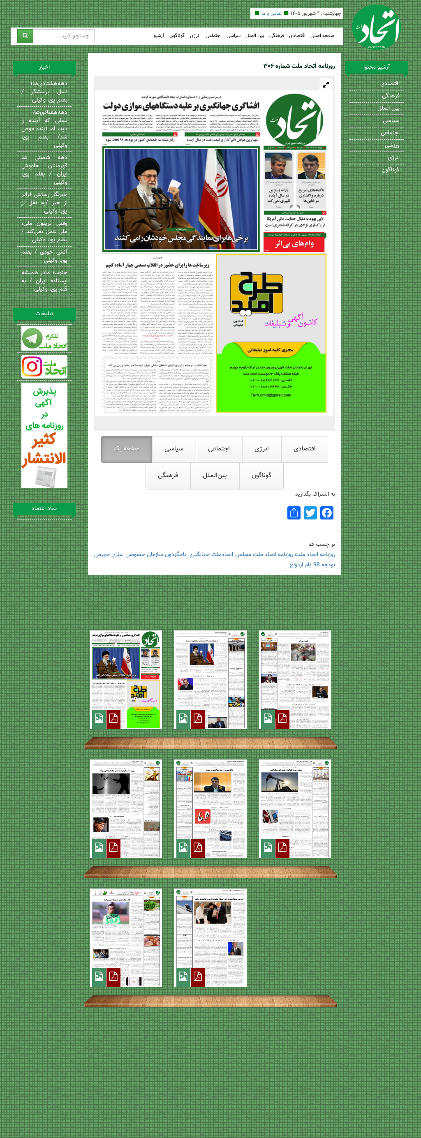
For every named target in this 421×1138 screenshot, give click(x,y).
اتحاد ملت (306, 554)
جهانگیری (199, 554)
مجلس (243, 554)
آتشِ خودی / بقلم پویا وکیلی (44, 256)
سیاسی (234, 35)
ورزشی (392, 145)
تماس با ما (271, 13)
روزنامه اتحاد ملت (273, 554)
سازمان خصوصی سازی (137, 554)
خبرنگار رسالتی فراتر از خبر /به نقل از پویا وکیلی (44, 203)
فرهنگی (276, 35)
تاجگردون (176, 554)
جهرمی (102, 554)
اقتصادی (297, 35)
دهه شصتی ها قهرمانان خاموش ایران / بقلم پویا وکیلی (44, 170)
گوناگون (177, 35)
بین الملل (254, 35)
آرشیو (159, 35)
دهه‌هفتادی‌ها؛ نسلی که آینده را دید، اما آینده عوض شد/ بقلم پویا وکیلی (44, 129)
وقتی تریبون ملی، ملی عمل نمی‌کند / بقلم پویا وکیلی (44, 232)
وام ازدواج (301, 565)
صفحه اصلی (322, 35)
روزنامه (327, 554)
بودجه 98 (324, 565)
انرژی (195, 35)
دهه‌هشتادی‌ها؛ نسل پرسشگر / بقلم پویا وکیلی (44, 92)
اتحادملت (222, 554)
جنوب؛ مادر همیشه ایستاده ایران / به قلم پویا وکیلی (44, 281)
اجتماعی (214, 35)
